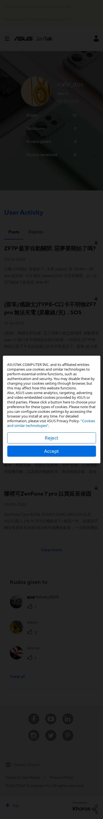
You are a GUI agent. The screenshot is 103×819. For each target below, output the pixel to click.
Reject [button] (51, 438)
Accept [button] (51, 451)
